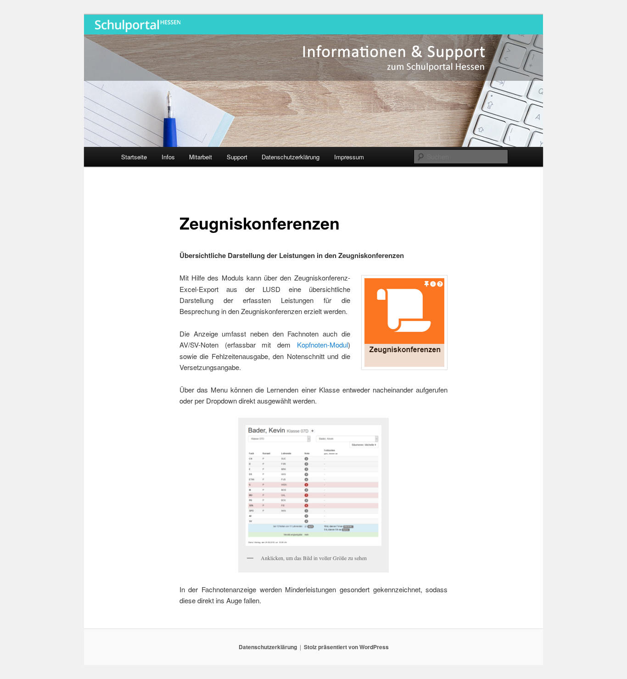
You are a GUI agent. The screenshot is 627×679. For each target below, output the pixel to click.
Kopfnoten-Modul (322, 344)
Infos (168, 156)
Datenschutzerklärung (290, 156)
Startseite (134, 156)
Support (237, 156)
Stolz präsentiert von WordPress (346, 647)
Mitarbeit (200, 156)
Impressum (349, 156)
